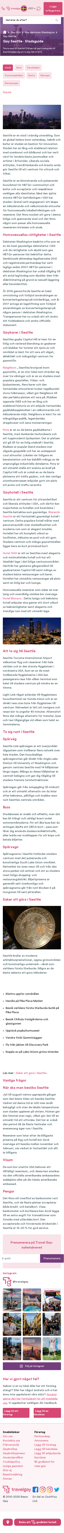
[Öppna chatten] (39, 8)
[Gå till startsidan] (13, 8)
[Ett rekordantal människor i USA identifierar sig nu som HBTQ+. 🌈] (52, 1299)
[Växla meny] (3, 8)
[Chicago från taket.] (12, 1348)
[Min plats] (8, 1522)
